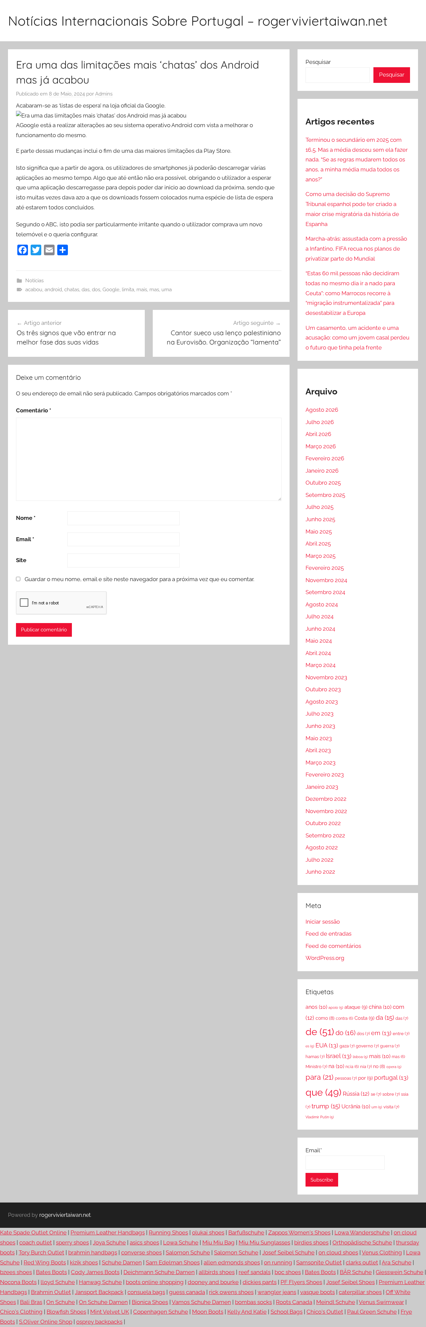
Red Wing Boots (45, 1262)
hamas (315, 1056)
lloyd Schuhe (58, 1282)
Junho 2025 (320, 519)
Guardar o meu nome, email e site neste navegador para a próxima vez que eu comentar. (139, 579)
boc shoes (288, 1272)
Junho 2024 (320, 628)
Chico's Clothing (21, 1311)
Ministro (316, 1066)
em (381, 1032)
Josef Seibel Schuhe (288, 1252)
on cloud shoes (338, 1252)
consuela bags (146, 1292)
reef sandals (255, 1272)
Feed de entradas (328, 933)
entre (401, 1033)
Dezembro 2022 (326, 798)
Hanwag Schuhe (100, 1282)
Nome (26, 518)
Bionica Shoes (150, 1302)
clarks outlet (362, 1262)
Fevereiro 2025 (325, 567)
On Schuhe (60, 1302)
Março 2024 (320, 665)
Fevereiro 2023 (325, 774)
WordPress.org (325, 958)
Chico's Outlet (325, 1311)
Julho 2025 (319, 507)
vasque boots (317, 1292)
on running (278, 1262)
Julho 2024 (319, 616)
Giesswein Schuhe (399, 1272)
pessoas (346, 1078)
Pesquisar (318, 62)
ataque (355, 1007)
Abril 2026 (318, 434)
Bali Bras (31, 1302)
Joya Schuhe (109, 1242)
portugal (391, 1077)
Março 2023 (320, 762)
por (365, 1078)
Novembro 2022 (326, 811)
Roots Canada (294, 1302)
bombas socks (253, 1302)
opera (393, 1067)
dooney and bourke (213, 1282)
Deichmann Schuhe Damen (159, 1272)
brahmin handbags (92, 1252)
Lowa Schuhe (180, 1242)
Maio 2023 (319, 738)
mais (141, 290)
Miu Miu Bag (218, 1242)
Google (111, 290)
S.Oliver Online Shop (45, 1321)
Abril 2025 (318, 543)
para (319, 1077)
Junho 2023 (320, 726)
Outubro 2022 (323, 823)
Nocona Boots (18, 1282)
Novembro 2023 (326, 677)
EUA (327, 1045)
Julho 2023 (319, 713)
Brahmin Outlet (51, 1292)
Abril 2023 (318, 750)
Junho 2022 (320, 871)
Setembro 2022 (325, 835)
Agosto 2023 (322, 701)
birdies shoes (311, 1242)
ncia (352, 1066)
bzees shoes (16, 1272)
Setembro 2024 (325, 592)
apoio (335, 1007)
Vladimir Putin (320, 1117)
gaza (346, 1045)
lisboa (360, 1057)
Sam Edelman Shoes (173, 1262)
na (336, 1066)
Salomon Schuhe (188, 1252)
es (310, 1046)
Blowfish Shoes (66, 1311)
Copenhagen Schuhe (160, 1311)
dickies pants (260, 1282)
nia (366, 1066)
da (385, 1017)
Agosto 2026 (322, 409)
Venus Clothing (382, 1252)
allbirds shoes (217, 1272)
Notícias (34, 281)
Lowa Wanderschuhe (362, 1232)
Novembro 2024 (326, 580)
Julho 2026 (320, 422)
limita (128, 290)
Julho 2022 (319, 859)
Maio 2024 (319, 640)
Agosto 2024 (322, 604)
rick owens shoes (231, 1292)
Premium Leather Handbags (108, 1232)
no (379, 1066)
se (376, 1094)
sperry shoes (72, 1242)
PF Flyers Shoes (301, 1282)
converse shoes (141, 1252)
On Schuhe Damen (103, 1302)
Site (21, 560)
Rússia (356, 1093)
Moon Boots (207, 1311)
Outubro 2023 (323, 689)
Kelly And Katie (247, 1311)
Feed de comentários (333, 946)
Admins (103, 94)
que (323, 1092)
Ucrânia (355, 1106)
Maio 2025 (319, 531)
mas (154, 290)
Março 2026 (321, 446)
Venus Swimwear (381, 1302)
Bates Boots (51, 1272)
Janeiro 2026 (322, 470)
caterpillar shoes (360, 1292)
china (380, 1007)
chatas (71, 290)
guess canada (187, 1292)
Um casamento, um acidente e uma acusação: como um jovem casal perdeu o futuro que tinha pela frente (357, 338)
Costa (364, 1018)
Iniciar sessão (323, 921)
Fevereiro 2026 (325, 458)
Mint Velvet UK (109, 1311)
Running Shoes (168, 1232)
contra (344, 1018)
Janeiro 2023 (322, 786)
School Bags (287, 1311)
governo (367, 1045)
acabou (33, 290)
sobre (391, 1094)
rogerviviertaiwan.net (65, 1215)
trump (326, 1106)
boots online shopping (155, 1282)
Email (25, 539)
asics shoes (144, 1242)
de (320, 1031)
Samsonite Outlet (319, 1262)
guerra (389, 1045)
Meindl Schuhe (335, 1302)
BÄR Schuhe (356, 1272)
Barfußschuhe (246, 1232)
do (345, 1033)
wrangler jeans (277, 1292)
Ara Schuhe (396, 1262)
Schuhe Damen (122, 1262)
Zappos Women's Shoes (299, 1232)
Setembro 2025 (325, 495)
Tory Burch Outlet (41, 1252)
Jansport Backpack (99, 1292)
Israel (338, 1055)
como (325, 1018)
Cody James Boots (95, 1272)
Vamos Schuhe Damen (201, 1302)
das (86, 290)
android (53, 290)
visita (391, 1106)
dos (96, 290)
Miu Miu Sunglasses (264, 1242)
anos (316, 1007)
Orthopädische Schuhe (362, 1242)
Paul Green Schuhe (372, 1311)
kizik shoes (84, 1262)
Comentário (33, 410)
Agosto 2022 (322, 847)
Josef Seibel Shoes (350, 1282)
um (376, 1107)
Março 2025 (320, 556)
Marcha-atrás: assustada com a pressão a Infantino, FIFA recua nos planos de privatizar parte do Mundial (356, 248)
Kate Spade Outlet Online (33, 1232)
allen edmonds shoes (232, 1262)
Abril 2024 (318, 653)
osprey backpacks (99, 1321)
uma (166, 290)
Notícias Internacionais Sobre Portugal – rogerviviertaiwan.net (198, 20)
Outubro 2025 (323, 482)
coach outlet (35, 1242)
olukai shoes (208, 1232)
